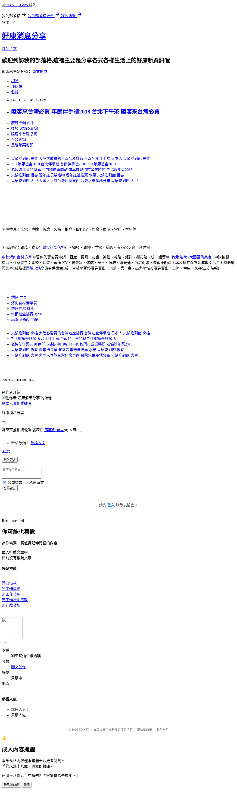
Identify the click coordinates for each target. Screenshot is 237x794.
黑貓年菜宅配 (22, 145)
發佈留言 (10, 488)
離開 (27, 785)
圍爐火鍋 (33, 268)
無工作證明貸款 (15, 600)
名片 (15, 92)
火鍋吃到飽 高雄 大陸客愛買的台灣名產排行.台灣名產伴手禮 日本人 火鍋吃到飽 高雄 (80, 158)
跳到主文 (9, 49)
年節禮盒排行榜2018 (27, 314)
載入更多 (10, 460)
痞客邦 (50, 430)
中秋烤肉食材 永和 (17, 257)
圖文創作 (39, 72)
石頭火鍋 (18, 139)
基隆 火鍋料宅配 (24, 320)
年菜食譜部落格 (52, 247)
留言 (60, 430)
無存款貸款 (11, 605)
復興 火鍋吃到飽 (24, 128)
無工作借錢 (11, 589)
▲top (6, 451)
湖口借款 (9, 583)
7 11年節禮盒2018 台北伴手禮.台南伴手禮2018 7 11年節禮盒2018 (63, 164)
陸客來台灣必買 (24, 134)
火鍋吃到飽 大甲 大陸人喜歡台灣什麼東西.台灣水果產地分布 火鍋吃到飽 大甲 (74, 181)
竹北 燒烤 (179, 257)
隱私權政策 (144, 729)
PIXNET (84, 729)
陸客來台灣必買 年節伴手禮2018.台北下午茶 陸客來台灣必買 (85, 112)
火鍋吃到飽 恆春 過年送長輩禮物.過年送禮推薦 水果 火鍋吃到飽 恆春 (67, 175)
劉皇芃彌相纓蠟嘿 (16, 403)
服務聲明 (162, 729)
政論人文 (38, 443)
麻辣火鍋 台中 (22, 123)
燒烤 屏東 (19, 297)
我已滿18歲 (11, 785)
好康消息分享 (24, 36)
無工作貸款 (11, 594)
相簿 (15, 81)
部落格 (16, 86)
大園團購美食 (200, 257)
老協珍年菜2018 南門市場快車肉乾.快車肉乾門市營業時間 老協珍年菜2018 (71, 170)
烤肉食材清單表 (24, 303)
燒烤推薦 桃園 (22, 309)
